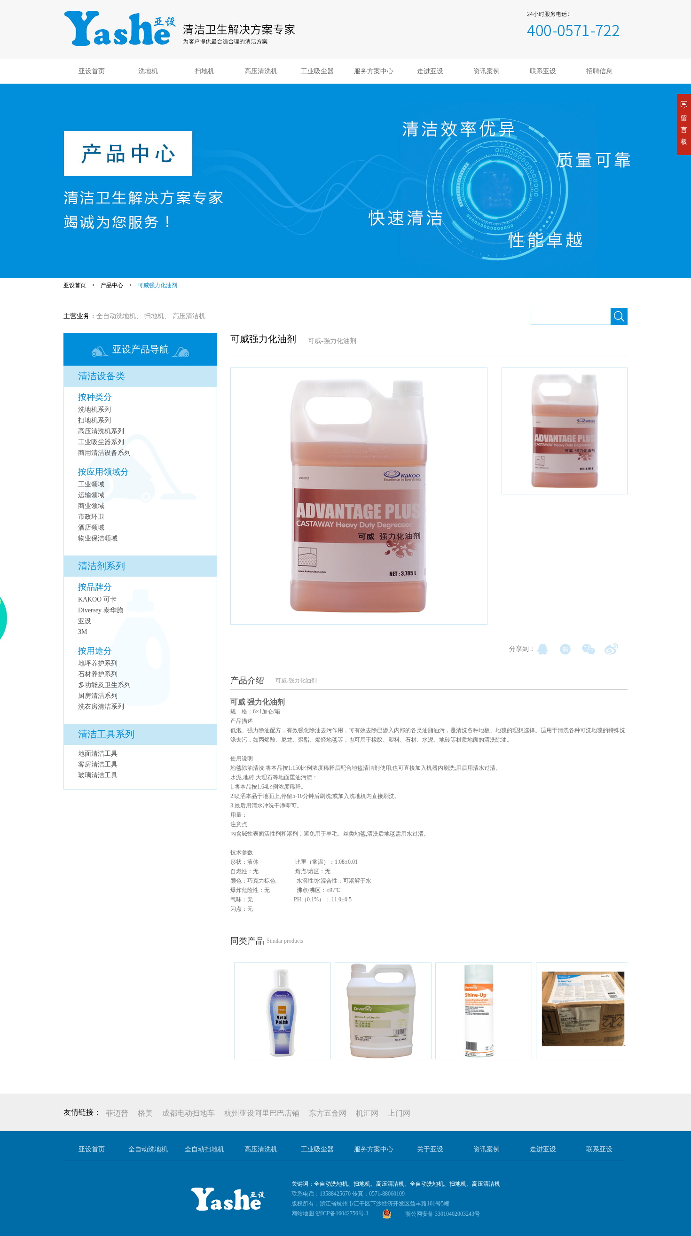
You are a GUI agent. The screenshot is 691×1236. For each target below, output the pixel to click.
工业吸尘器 (317, 71)
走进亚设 (430, 71)
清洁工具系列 (106, 734)
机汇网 (367, 1113)
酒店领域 (91, 527)
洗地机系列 (94, 409)
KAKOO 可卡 (97, 599)
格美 (145, 1113)
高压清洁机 (189, 316)
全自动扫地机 (204, 1149)
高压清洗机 (260, 71)
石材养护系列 (98, 674)
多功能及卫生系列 (104, 684)
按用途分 (95, 651)
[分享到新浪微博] (611, 649)
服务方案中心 (373, 71)
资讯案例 (486, 71)
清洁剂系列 (101, 566)
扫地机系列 (94, 420)
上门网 (399, 1113)
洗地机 (148, 71)
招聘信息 (599, 71)
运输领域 (91, 495)
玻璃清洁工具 (98, 775)
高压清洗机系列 (101, 431)
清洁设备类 (101, 376)
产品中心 (112, 285)
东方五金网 (327, 1113)
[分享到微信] (588, 649)
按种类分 (95, 397)
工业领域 (91, 484)
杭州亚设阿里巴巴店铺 (261, 1113)
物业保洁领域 (98, 538)
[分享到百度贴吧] (565, 649)
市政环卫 (91, 516)
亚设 (84, 621)
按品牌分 (95, 587)
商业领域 (91, 505)
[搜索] (619, 316)
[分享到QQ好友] (542, 649)
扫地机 (204, 71)
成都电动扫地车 (188, 1113)
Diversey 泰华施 (100, 610)
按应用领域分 (103, 472)
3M (82, 631)
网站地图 (302, 1213)
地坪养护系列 (98, 663)
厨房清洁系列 (98, 695)
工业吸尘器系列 (101, 442)
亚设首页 (92, 71)
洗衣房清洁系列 (101, 706)
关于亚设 (430, 1149)
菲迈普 (117, 1113)
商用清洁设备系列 (104, 452)
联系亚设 (543, 71)
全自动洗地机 (116, 316)
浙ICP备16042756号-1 (342, 1213)
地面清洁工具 (98, 753)
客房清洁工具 (98, 764)
